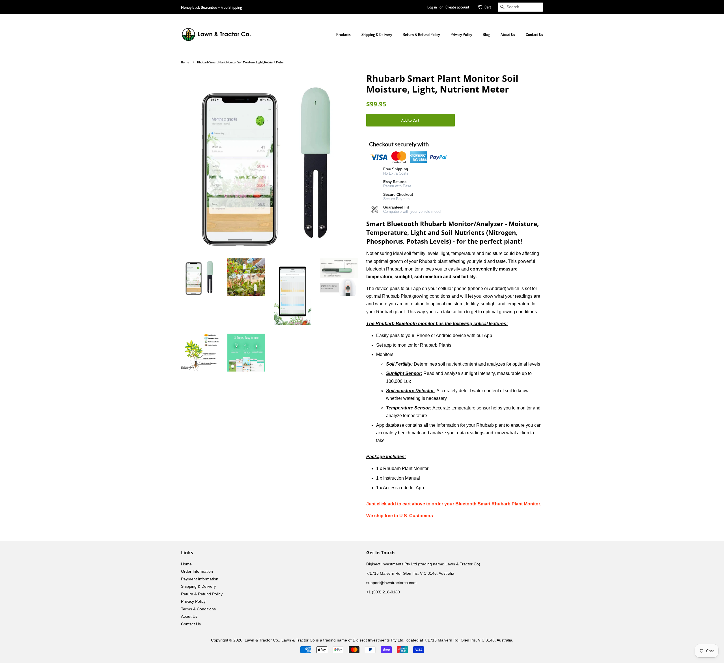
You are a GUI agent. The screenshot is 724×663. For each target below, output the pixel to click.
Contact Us (534, 34)
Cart (487, 7)
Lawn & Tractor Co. (262, 640)
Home (185, 62)
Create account (457, 7)
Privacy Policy (461, 34)
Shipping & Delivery (376, 34)
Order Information (197, 571)
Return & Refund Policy (421, 34)
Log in (432, 7)
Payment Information (199, 579)
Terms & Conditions (198, 609)
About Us (508, 34)
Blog (486, 34)
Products (343, 34)
